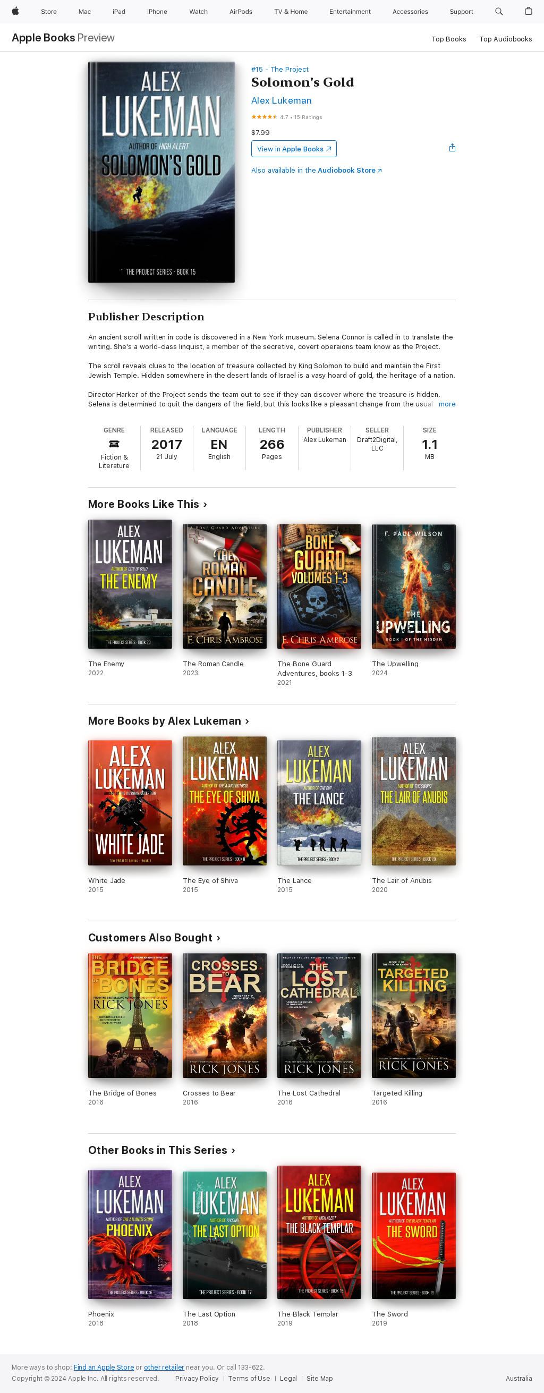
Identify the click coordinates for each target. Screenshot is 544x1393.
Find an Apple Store (104, 1367)
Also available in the (313, 170)
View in (290, 149)
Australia (519, 1378)
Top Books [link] (448, 39)
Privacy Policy (196, 1378)
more (447, 404)
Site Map (320, 1378)
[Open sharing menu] (452, 148)
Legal (288, 1378)
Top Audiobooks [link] (505, 39)
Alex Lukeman (281, 100)
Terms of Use (249, 1378)
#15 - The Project (280, 69)
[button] (499, 11)
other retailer (164, 1367)
